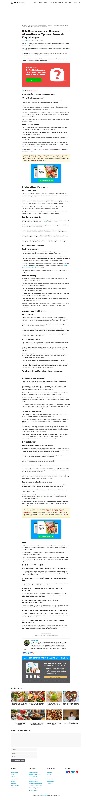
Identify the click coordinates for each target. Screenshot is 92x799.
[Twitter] (26, 653)
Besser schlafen (15, 785)
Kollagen (13, 781)
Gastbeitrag (50, 779)
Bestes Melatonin (33, 790)
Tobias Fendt (26, 40)
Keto (35, 2)
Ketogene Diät (14, 772)
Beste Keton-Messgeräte (35, 783)
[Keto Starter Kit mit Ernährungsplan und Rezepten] (46, 682)
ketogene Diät (48, 220)
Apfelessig (13, 783)
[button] (79, 2)
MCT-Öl (29, 470)
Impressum (50, 783)
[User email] (33, 653)
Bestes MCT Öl (33, 776)
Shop (75, 2)
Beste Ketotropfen (33, 781)
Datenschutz (50, 781)
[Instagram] (31, 653)
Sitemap (49, 774)
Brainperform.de (44, 795)
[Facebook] (24, 653)
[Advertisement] (46, 14)
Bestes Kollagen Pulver (35, 788)
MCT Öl (13, 776)
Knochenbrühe (14, 779)
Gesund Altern (53, 2)
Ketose (12, 774)
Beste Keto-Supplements (35, 785)
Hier (35, 160)
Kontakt (49, 776)
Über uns (49, 772)
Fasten (40, 2)
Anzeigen (34, 90)
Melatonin (13, 788)
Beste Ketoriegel (33, 779)
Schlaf (45, 2)
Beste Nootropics (33, 772)
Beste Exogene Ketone (34, 774)
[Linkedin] (28, 653)
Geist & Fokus (68, 2)
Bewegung (60, 2)
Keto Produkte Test (34, 490)
